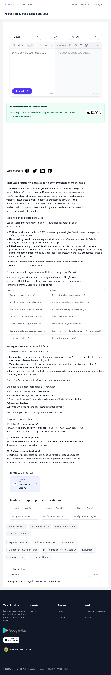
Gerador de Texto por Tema (23, 549)
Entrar (75, 4)
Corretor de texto (40, 526)
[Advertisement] (55, 143)
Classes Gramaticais (19, 533)
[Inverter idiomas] (55, 37)
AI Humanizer (69, 542)
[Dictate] (19, 45)
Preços (33, 611)
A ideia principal (17, 526)
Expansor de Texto (18, 542)
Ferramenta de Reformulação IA (59, 549)
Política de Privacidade (95, 611)
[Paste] (14, 45)
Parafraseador (16, 557)
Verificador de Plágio (65, 526)
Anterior (15, 574)
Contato (61, 617)
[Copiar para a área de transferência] (41, 45)
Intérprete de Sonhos (45, 542)
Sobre (60, 611)
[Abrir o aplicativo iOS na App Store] (94, 112)
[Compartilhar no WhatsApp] (86, 45)
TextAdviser (12, 605)
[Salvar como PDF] (92, 45)
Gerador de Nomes (40, 557)
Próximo (95, 574)
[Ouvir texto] (46, 45)
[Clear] (51, 45)
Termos (88, 617)
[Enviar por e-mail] (81, 45)
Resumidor (87, 549)
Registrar (85, 4)
